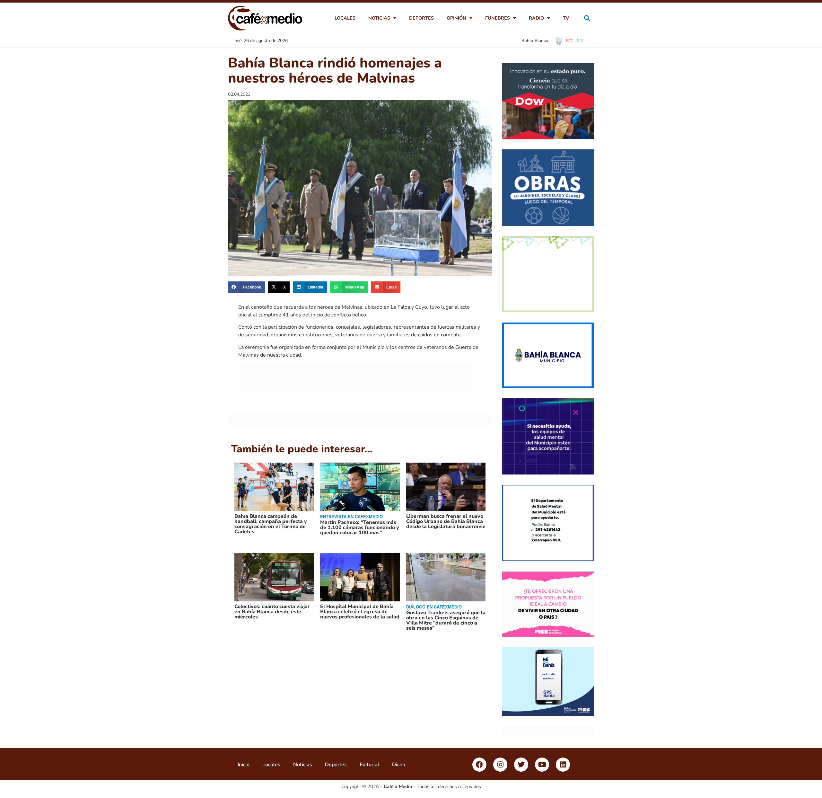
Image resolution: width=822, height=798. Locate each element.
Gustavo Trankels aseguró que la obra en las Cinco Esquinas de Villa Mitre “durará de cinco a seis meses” (445, 620)
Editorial (369, 764)
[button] (587, 18)
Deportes (421, 18)
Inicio (243, 764)
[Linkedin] (563, 765)
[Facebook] (479, 765)
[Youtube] (542, 765)
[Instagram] (500, 765)
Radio (536, 18)
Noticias (379, 18)
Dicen (398, 764)
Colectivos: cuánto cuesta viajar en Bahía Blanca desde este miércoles (272, 611)
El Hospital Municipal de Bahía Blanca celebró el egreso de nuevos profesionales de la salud (359, 611)
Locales (345, 18)
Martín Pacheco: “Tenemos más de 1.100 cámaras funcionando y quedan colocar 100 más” (359, 527)
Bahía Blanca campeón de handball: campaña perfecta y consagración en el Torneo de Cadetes (270, 524)
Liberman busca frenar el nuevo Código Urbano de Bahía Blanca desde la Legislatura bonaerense (445, 521)
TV (566, 18)
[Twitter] (521, 765)
